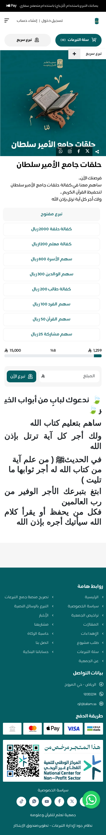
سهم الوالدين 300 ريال (52, 274)
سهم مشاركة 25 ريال (51, 334)
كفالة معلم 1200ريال (52, 244)
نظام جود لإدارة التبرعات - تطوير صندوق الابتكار (53, 826)
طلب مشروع (88, 643)
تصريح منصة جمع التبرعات (27, 597)
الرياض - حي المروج (80, 685)
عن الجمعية (89, 661)
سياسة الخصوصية (83, 606)
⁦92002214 (90, 694)
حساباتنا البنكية (36, 652)
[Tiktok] (21, 801)
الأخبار (44, 615)
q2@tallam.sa (86, 704)
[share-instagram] (69, 151)
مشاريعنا (41, 624)
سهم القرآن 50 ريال (51, 319)
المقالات (91, 624)
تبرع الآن (17, 376)
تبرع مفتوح (51, 214)
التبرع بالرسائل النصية (31, 606)
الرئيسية (92, 597)
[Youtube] (47, 801)
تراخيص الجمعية (85, 615)
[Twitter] (72, 801)
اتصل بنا (42, 643)
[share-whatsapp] (60, 151)
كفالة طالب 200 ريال (51, 289)
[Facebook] (59, 801)
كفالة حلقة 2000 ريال (51, 229)
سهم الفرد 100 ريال (51, 304)
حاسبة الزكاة (38, 634)
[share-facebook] (78, 151)
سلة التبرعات (88, 652)
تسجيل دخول (52, 21)
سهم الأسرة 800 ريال (51, 259)
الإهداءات (90, 634)
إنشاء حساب (27, 21)
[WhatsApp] (34, 801)
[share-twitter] (87, 151)
